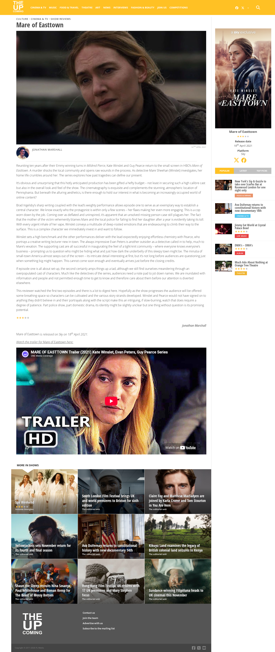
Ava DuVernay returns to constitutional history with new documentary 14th (250, 207)
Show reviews (61, 19)
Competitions (178, 7)
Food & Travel (69, 7)
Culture (22, 19)
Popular (224, 170)
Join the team (90, 618)
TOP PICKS (262, 170)
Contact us (89, 612)
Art (97, 7)
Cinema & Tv (38, 7)
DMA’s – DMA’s (244, 245)
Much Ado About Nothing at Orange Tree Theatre (251, 264)
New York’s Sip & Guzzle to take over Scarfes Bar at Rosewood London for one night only (250, 186)
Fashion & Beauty (142, 7)
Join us (161, 7)
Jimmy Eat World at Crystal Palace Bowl (250, 227)
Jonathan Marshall (47, 149)
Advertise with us (93, 623)
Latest (243, 170)
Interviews (120, 7)
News (106, 7)
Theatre (87, 7)
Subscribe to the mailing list (99, 628)
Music (53, 7)
